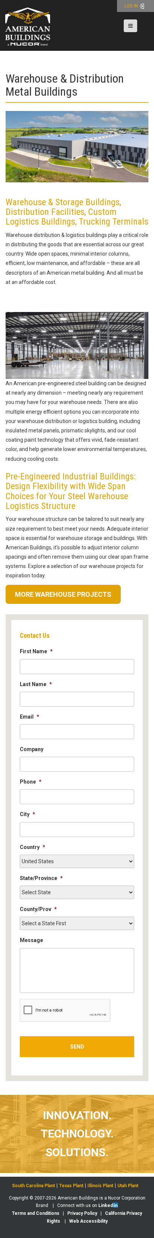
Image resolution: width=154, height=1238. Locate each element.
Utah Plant (127, 1185)
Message (31, 940)
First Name (36, 651)
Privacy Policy (82, 1213)
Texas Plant (71, 1185)
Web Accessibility (88, 1221)
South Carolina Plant (33, 1185)
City (27, 814)
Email (29, 717)
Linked (105, 1205)
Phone (30, 782)
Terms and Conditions (35, 1213)
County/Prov (38, 909)
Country (32, 847)
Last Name (36, 684)
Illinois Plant (100, 1185)
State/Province (41, 878)
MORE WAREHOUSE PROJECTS (63, 594)
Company (31, 749)
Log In (131, 6)
